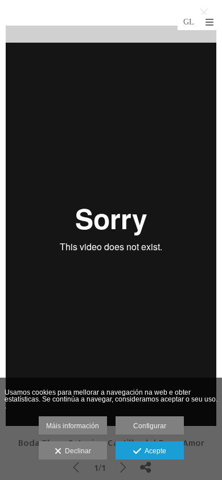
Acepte (153, 451)
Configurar (149, 426)
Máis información (72, 426)
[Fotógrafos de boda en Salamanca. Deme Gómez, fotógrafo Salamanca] (7, 21)
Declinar (76, 451)
